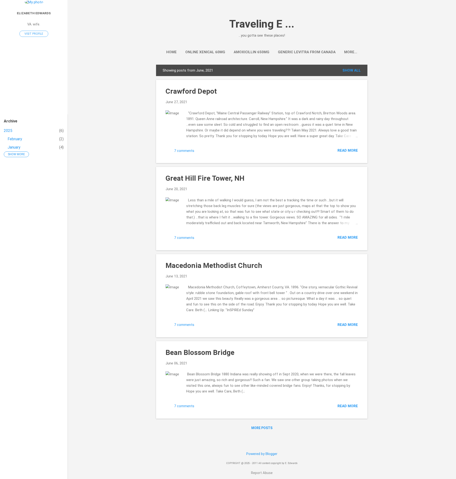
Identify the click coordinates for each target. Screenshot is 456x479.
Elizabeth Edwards (34, 13)
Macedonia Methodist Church (214, 265)
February (15, 139)
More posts (261, 428)
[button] (355, 90)
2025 (8, 130)
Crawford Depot (191, 91)
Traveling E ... (261, 24)
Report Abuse (262, 473)
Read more (347, 150)
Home (171, 52)
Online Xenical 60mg (205, 52)
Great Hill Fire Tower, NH (205, 178)
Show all (351, 70)
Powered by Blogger (261, 454)
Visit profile (33, 33)
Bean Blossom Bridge (200, 352)
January (14, 147)
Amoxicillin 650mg (251, 52)
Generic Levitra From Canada (307, 52)
